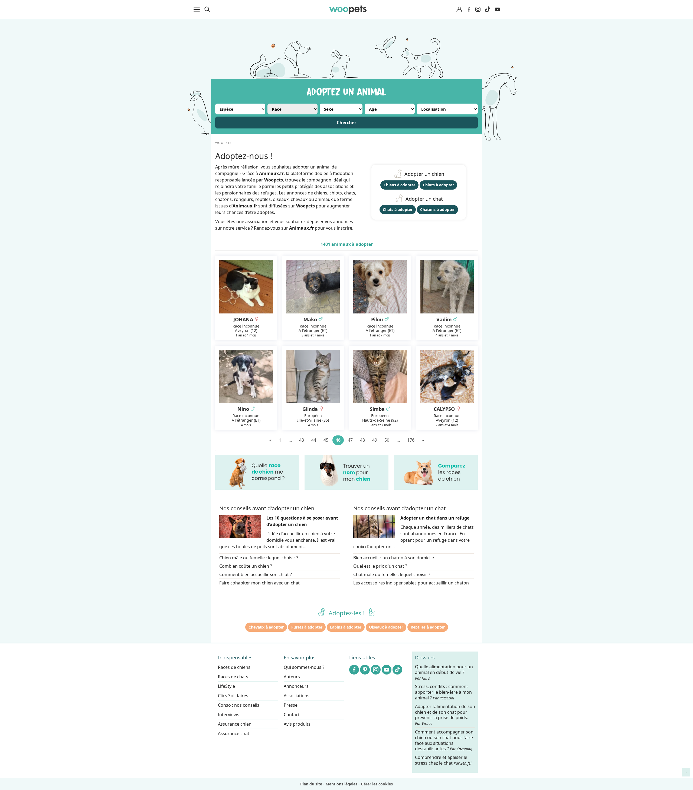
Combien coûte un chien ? (245, 566)
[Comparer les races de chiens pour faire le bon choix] (436, 472)
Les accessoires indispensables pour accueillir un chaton (411, 583)
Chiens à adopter (399, 184)
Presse (291, 705)
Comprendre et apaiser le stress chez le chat (443, 760)
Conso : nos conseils (238, 705)
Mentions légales (341, 783)
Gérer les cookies (377, 783)
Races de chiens (234, 667)
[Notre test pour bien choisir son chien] (257, 472)
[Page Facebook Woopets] (469, 9)
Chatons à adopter (437, 209)
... (290, 440)
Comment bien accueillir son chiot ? (255, 574)
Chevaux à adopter (266, 627)
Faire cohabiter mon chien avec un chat (259, 583)
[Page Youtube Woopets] (497, 9)
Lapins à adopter (345, 627)
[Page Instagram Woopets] (478, 9)
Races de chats (233, 677)
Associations (296, 696)
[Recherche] (207, 9)
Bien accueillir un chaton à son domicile (393, 558)
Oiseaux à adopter (386, 627)
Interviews (228, 715)
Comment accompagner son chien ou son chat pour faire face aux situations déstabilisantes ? (444, 740)
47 (350, 440)
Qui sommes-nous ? (304, 667)
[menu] (198, 9)
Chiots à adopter (438, 184)
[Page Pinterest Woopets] (365, 670)
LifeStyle (226, 686)
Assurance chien (234, 724)
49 (374, 440)
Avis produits (297, 724)
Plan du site (311, 783)
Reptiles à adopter (428, 627)
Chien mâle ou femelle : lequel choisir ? (258, 558)
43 (301, 440)
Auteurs (292, 677)
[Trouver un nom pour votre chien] (346, 472)
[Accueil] (348, 9)
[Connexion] (459, 9)
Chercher (346, 122)
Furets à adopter (306, 627)
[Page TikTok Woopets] (487, 9)
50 (386, 440)
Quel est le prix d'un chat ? (380, 566)
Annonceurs (296, 686)
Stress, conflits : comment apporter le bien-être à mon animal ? (443, 692)
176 (410, 440)
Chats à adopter (398, 209)
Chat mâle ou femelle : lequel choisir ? (391, 574)
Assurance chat (233, 733)
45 (325, 440)
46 (338, 440)
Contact (292, 715)
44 (313, 440)
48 (362, 440)
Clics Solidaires (233, 696)
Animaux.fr (301, 228)
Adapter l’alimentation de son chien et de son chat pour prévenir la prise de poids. (445, 714)
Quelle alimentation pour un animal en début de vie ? (444, 672)
